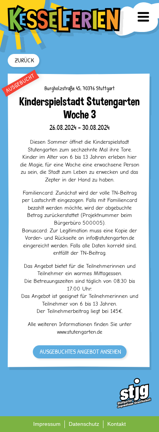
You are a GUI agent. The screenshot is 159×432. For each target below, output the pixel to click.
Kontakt (116, 424)
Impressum (47, 424)
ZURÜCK (24, 60)
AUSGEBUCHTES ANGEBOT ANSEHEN (80, 351)
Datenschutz (84, 424)
